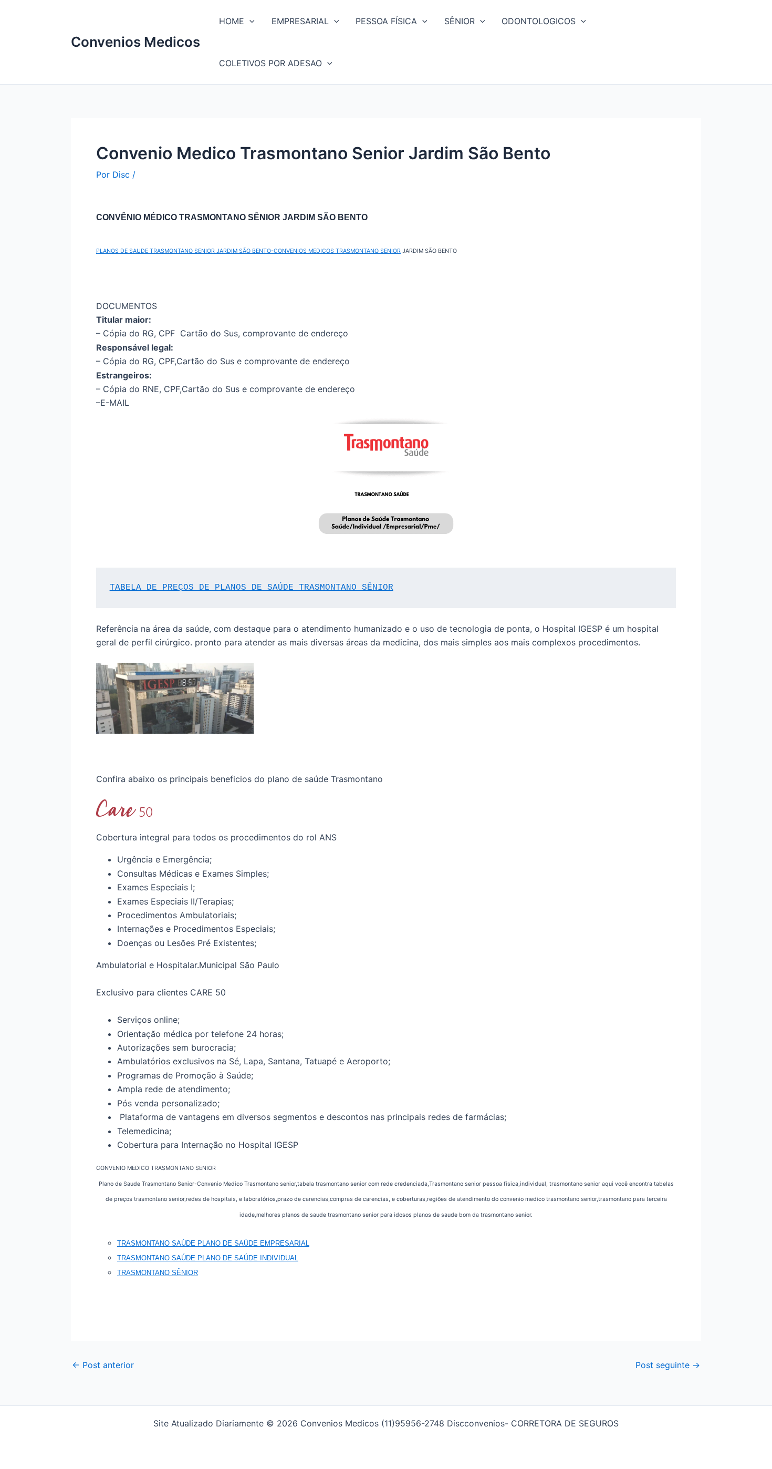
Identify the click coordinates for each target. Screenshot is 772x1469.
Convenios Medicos (135, 42)
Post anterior (103, 1365)
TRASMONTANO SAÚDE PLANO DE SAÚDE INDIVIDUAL (207, 1258)
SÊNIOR (459, 21)
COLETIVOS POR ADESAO (270, 63)
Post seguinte (667, 1365)
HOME (231, 21)
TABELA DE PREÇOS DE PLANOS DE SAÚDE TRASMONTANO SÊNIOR (251, 587)
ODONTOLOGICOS (539, 21)
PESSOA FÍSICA (386, 21)
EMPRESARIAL (300, 21)
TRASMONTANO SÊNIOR (157, 1273)
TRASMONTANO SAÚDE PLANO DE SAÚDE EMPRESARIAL (213, 1243)
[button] (249, 21)
